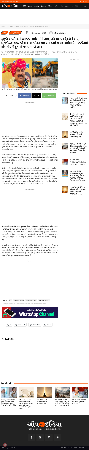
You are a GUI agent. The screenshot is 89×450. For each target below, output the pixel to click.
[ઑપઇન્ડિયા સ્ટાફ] (51, 33)
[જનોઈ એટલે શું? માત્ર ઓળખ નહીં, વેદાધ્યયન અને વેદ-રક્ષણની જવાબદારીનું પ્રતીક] (65, 189)
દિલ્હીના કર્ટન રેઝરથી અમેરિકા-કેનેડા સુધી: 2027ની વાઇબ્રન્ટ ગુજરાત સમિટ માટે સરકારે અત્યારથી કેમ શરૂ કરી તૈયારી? (78, 120)
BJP (10, 300)
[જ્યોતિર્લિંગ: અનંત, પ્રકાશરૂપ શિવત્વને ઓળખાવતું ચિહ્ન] (65, 134)
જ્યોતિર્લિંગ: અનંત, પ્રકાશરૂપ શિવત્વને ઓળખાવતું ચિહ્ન (76, 134)
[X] (83, 1)
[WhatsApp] (86, 1)
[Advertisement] (30, 207)
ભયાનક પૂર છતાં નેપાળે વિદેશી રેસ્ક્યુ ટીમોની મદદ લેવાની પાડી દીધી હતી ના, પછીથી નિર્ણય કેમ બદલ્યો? (78, 148)
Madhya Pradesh (44, 300)
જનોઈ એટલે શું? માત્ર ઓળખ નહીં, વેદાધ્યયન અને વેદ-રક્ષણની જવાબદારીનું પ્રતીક (78, 190)
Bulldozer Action (19, 300)
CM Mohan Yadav (31, 300)
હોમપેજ (3, 26)
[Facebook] (78, 1)
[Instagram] (80, 1)
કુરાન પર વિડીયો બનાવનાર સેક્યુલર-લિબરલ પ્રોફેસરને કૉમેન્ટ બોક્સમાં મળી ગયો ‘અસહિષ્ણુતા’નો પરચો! (78, 176)
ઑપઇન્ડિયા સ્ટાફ (60, 33)
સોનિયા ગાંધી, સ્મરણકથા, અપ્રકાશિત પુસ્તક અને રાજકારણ (78, 162)
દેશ (7, 26)
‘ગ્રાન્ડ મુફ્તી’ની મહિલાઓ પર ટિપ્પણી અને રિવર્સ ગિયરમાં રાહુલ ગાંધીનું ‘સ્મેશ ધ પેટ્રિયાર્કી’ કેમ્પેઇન (78, 103)
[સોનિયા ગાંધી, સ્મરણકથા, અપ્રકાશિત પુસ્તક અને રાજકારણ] (65, 162)
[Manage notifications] (5, 445)
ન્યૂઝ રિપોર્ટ (15, 33)
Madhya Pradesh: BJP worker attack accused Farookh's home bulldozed (24, 303)
